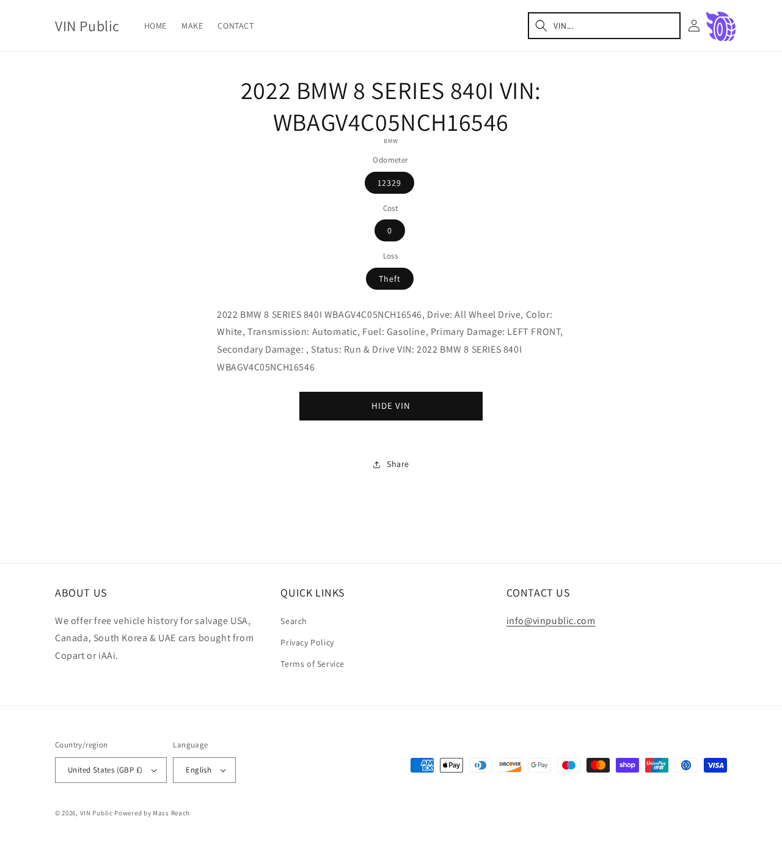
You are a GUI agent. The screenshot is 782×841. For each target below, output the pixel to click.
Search (293, 620)
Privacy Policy (307, 642)
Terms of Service (312, 663)
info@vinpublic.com (551, 620)
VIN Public (96, 813)
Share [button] (398, 463)
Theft (390, 278)
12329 (389, 182)
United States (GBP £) (105, 770)
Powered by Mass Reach (152, 813)
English (198, 770)
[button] (604, 25)
